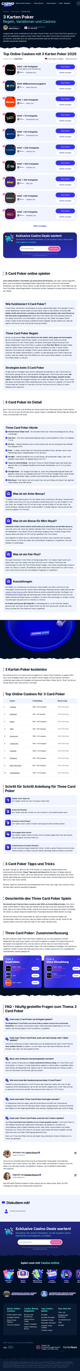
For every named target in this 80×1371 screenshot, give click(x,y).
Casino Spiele (15, 11)
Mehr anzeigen (40, 226)
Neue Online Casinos (11, 1321)
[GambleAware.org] (70, 1347)
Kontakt (61, 1325)
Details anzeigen (65, 73)
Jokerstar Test (30, 151)
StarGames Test (31, 72)
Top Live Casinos (13, 1325)
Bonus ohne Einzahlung (28, 1316)
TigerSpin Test (30, 167)
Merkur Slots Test (31, 87)
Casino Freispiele (30, 1324)
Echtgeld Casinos (13, 1317)
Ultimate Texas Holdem (46, 1327)
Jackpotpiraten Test (32, 119)
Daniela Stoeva (40, 27)
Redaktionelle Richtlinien (63, 1316)
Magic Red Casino (16, 765)
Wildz (12, 729)
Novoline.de (14, 736)
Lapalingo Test (30, 199)
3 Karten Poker (46, 1330)
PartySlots (13, 751)
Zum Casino (65, 67)
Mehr (37, 959)
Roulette (44, 1315)
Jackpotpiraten (15, 773)
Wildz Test (29, 183)
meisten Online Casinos (14, 592)
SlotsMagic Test (31, 215)
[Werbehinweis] (67, 59)
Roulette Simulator (48, 1317)
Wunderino (13, 758)
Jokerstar (13, 707)
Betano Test (29, 103)
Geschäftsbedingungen (40, 255)
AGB (60, 1322)
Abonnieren (54, 249)
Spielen (35, 968)
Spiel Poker (20, 941)
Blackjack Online (47, 1320)
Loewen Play (14, 743)
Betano (12, 721)
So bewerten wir (64, 1320)
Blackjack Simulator (48, 1323)
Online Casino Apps (14, 1315)
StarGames (13, 714)
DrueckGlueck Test (32, 135)
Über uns (61, 1312)
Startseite (6, 11)
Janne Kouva (13, 28)
